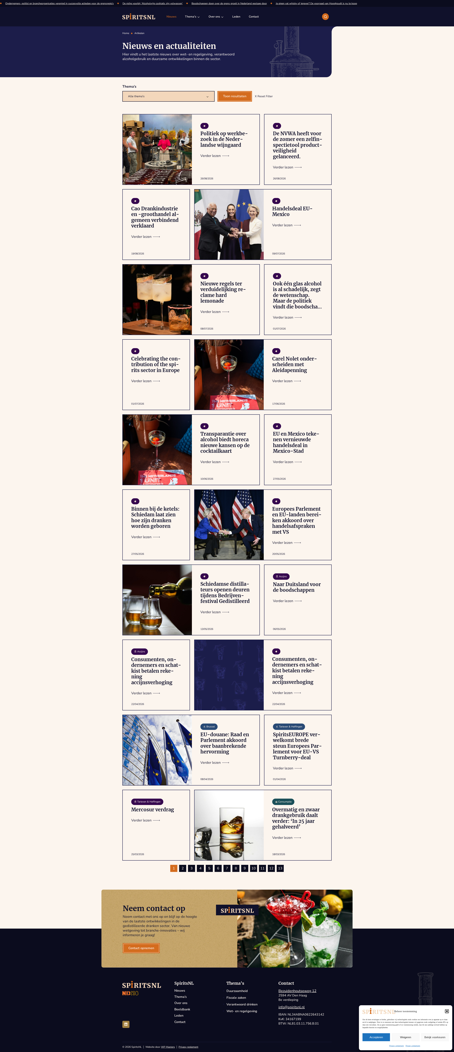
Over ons (180, 1003)
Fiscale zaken (236, 998)
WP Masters (168, 1047)
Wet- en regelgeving (241, 1011)
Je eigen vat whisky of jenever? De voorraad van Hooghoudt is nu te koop (316, 3)
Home (125, 33)
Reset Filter (265, 96)
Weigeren (405, 1037)
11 (262, 868)
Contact (180, 1022)
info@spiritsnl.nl (291, 1007)
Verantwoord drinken (242, 1004)
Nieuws (179, 991)
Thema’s (180, 997)
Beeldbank (182, 1009)
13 (280, 868)
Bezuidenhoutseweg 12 (297, 990)
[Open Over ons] (222, 17)
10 (253, 868)
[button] (447, 1011)
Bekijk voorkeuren (434, 1037)
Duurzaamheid (237, 991)
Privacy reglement (396, 1046)
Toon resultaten (234, 96)
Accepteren (376, 1037)
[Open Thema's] (198, 17)
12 (271, 868)
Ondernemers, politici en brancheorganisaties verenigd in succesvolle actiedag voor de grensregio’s (59, 3)
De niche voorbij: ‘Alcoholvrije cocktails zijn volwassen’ (153, 3)
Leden (178, 1016)
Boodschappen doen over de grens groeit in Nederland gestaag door (229, 3)
